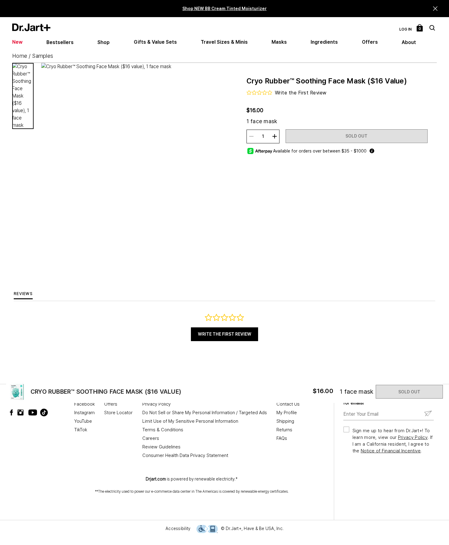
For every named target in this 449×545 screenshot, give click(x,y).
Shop (103, 42)
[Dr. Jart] (31, 27)
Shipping (285, 421)
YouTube (83, 421)
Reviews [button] (23, 293)
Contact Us (288, 404)
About (409, 42)
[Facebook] (12, 412)
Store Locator (118, 412)
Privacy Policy (156, 404)
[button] (435, 8)
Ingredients (324, 42)
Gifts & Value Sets (155, 42)
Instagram (84, 412)
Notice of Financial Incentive (391, 451)
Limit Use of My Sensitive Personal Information (190, 421)
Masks (279, 42)
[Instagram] (22, 412)
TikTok (80, 430)
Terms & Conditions (162, 430)
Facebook (84, 404)
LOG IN (405, 29)
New (17, 42)
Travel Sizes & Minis (224, 42)
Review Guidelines (161, 447)
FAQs (281, 438)
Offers (370, 42)
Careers (150, 438)
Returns (284, 430)
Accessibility (178, 528)
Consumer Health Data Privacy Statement (185, 455)
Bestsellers (60, 42)
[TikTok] (40, 412)
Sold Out (356, 136)
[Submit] (428, 414)
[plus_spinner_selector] (274, 136)
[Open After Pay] (371, 151)
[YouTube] (31, 412)
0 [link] (420, 29)
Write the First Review (224, 334)
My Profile (286, 412)
